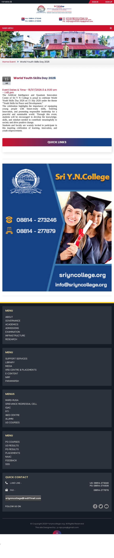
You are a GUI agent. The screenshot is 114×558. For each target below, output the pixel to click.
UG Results (12, 445)
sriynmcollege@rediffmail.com (23, 498)
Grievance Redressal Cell (21, 403)
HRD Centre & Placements (21, 369)
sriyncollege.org (57, 523)
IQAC (8, 407)
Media (8, 366)
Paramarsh (12, 380)
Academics (11, 324)
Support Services (16, 358)
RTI (7, 411)
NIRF (7, 377)
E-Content (11, 373)
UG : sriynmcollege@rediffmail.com (77, 20)
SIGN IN (95, 2)
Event (13, 61)
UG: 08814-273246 (33, 18)
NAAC (8, 456)
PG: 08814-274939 (33, 21)
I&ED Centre (12, 414)
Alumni (9, 418)
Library (10, 362)
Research (11, 339)
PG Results (12, 449)
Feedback (11, 460)
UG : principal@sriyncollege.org (75, 18)
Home (5, 61)
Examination (12, 331)
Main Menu (7, 28)
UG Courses (12, 422)
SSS (7, 464)
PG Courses (12, 441)
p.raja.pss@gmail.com (68, 527)
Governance (12, 320)
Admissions (12, 328)
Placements (12, 452)
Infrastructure (15, 335)
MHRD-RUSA (11, 400)
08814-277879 (101, 490)
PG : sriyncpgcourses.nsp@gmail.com (78, 21)
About (9, 316)
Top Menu (5, 2)
